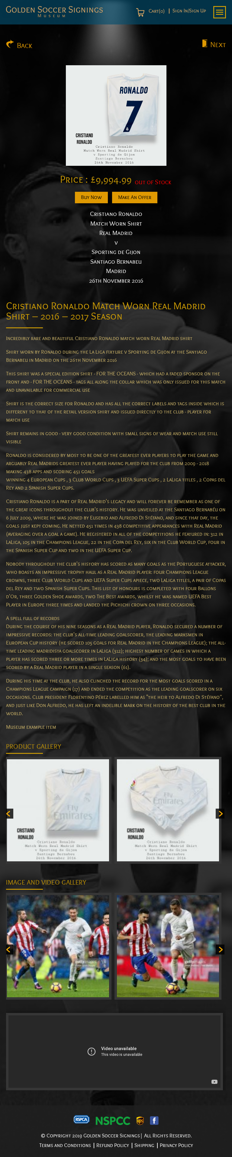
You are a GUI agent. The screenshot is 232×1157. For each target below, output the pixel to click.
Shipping (144, 1145)
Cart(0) (156, 11)
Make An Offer (134, 197)
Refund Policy (112, 1145)
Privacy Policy (176, 1145)
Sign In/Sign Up (189, 11)
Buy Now (91, 197)
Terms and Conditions (65, 1145)
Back (24, 45)
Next (218, 44)
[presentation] (9, 813)
